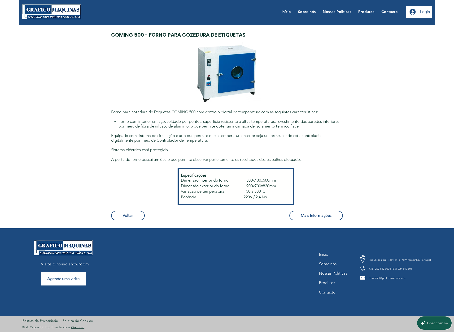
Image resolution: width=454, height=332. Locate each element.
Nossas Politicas (332, 273)
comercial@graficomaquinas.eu (387, 278)
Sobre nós (327, 263)
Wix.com (77, 327)
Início (323, 254)
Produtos (327, 282)
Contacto (327, 292)
